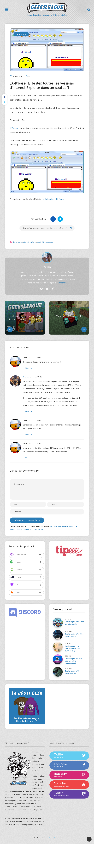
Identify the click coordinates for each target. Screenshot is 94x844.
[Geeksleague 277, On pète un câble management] (58, 659)
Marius (47, 266)
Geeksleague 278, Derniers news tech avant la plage (73, 648)
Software (21, 34)
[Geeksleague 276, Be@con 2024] (58, 672)
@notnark (62, 282)
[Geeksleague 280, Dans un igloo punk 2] (58, 622)
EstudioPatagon (54, 838)
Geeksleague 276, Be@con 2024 (72, 672)
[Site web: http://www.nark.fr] (41, 288)
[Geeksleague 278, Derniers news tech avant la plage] (58, 647)
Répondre (28, 368)
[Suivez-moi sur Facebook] (53, 288)
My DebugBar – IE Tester (53, 199)
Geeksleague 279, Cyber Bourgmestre (74, 635)
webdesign (49, 242)
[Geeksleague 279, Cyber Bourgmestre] (58, 635)
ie (14, 242)
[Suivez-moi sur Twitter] (47, 288)
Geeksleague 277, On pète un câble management (73, 661)
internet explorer (29, 242)
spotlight (40, 242)
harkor (26, 377)
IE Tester (14, 128)
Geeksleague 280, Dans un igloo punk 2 (74, 623)
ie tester (19, 242)
